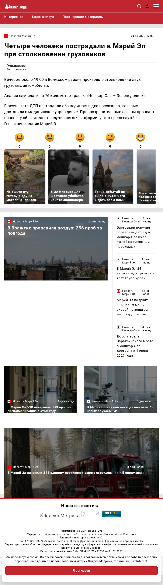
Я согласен (81, 570)
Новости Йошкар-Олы (131, 220)
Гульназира (16, 66)
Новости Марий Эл (22, 36)
